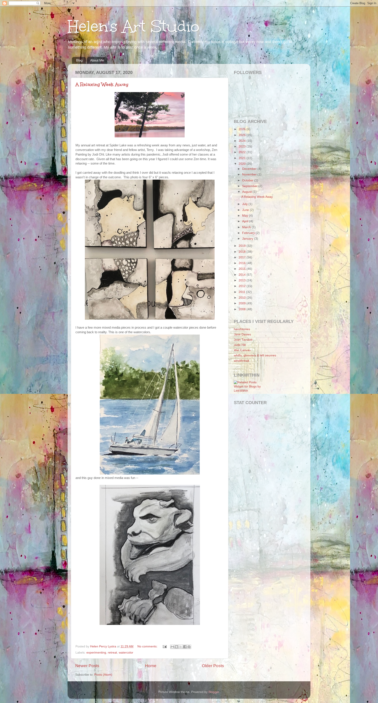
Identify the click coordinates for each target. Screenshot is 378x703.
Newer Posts (87, 665)
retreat (112, 652)
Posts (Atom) (103, 674)
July (245, 204)
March (247, 227)
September (250, 186)
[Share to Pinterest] (189, 647)
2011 (242, 292)
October (248, 180)
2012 (243, 286)
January (248, 238)
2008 (243, 309)
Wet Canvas (242, 350)
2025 (243, 135)
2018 (243, 251)
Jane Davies (242, 334)
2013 (243, 280)
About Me (97, 60)
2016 (243, 263)
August (247, 191)
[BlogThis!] (176, 647)
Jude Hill (240, 345)
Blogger (213, 692)
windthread (241, 360)
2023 (243, 146)
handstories (242, 329)
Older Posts (213, 665)
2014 (243, 274)
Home (150, 665)
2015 (243, 268)
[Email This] (172, 647)
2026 (243, 129)
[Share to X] (180, 647)
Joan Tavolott (243, 339)
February (249, 233)
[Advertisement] (253, 428)
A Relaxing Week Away (101, 84)
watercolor (126, 652)
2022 (243, 152)
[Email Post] (164, 646)
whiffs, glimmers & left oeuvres (255, 355)
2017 (243, 257)
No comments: (147, 646)
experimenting (96, 652)
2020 (243, 163)
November (249, 174)
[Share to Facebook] (185, 647)
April (245, 221)
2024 (243, 140)
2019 (243, 245)
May (245, 215)
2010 (243, 297)
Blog (79, 60)
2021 (243, 158)
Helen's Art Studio (133, 26)
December (249, 168)
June (246, 210)
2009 (243, 303)
